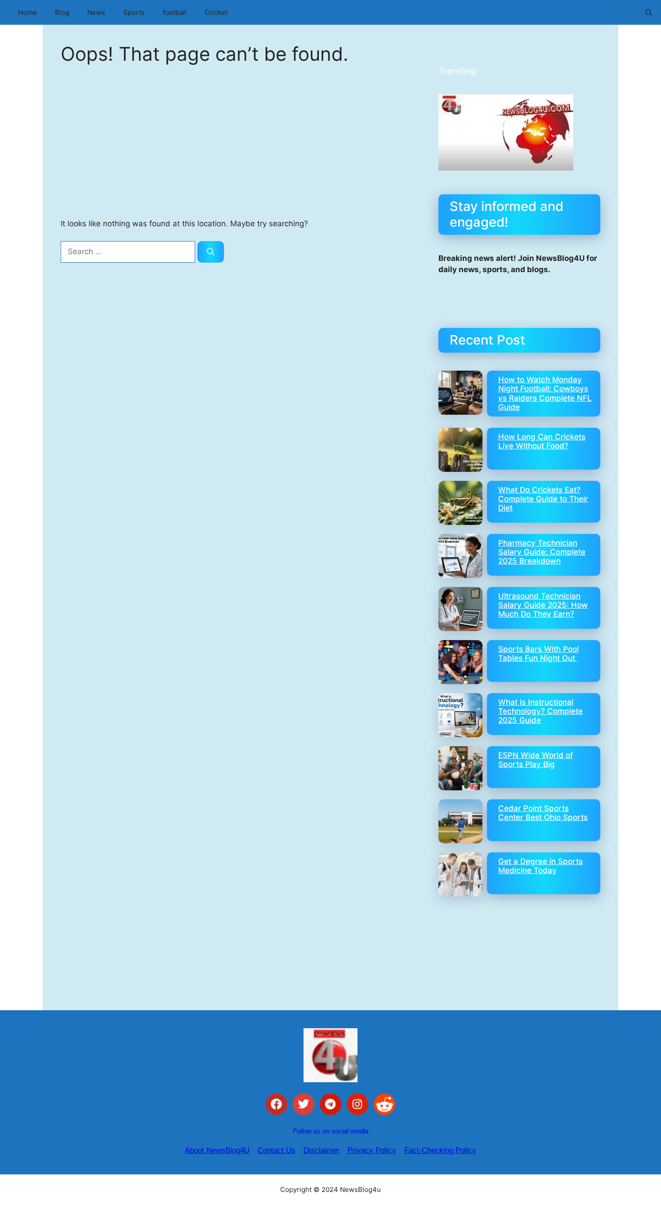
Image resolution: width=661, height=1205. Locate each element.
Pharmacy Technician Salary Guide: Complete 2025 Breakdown (541, 552)
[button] (648, 12)
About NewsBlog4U (217, 1150)
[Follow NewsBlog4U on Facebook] (276, 1106)
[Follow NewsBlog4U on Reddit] (384, 1106)
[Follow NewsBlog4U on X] (303, 1106)
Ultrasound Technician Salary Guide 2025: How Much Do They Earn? (543, 605)
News (96, 12)
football (175, 12)
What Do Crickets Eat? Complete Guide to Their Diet (543, 499)
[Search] (210, 252)
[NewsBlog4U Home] (330, 1055)
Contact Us (276, 1150)
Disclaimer (321, 1150)
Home (27, 12)
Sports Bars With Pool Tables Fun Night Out (538, 654)
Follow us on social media (330, 1131)
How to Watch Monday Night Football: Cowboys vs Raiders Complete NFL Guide (545, 393)
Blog (62, 12)
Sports (134, 12)
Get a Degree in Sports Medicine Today (540, 866)
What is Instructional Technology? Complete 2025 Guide (540, 711)
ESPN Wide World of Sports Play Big (535, 760)
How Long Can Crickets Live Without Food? (541, 441)
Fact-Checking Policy (440, 1150)
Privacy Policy (372, 1150)
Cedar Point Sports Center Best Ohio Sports (543, 813)
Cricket (216, 12)
